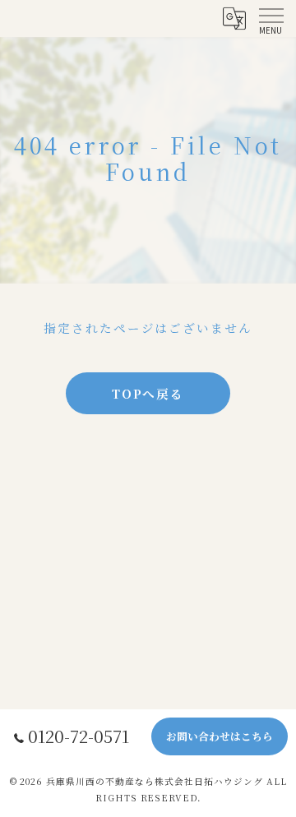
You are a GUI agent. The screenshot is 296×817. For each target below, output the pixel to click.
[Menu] (270, 18)
